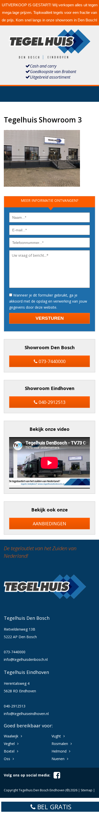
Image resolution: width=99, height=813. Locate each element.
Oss (7, 758)
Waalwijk (11, 736)
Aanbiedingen (49, 524)
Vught (56, 736)
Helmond (59, 751)
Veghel (9, 743)
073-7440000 (51, 361)
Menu (49, 96)
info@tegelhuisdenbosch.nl (26, 659)
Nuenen (58, 758)
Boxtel (9, 751)
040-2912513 (51, 402)
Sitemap (86, 790)
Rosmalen (60, 743)
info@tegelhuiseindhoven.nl (26, 713)
